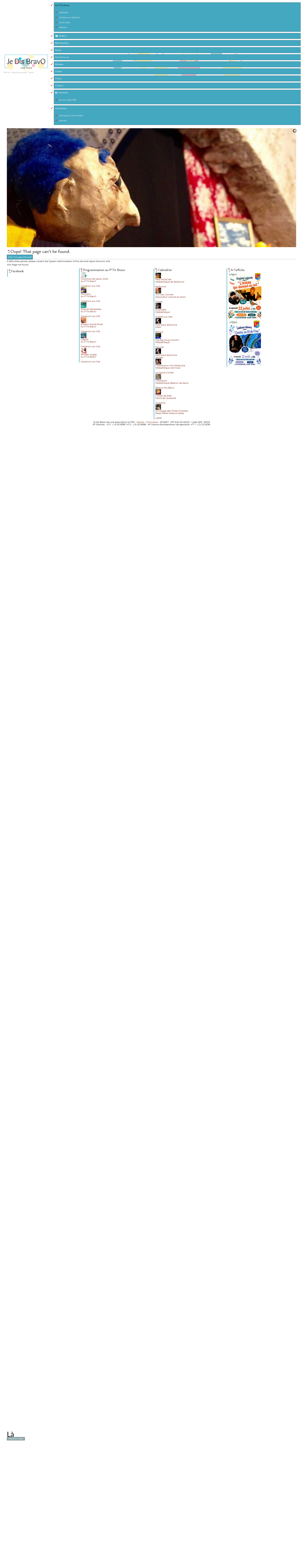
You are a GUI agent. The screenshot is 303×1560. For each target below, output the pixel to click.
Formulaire (152, 422)
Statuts (140, 422)
